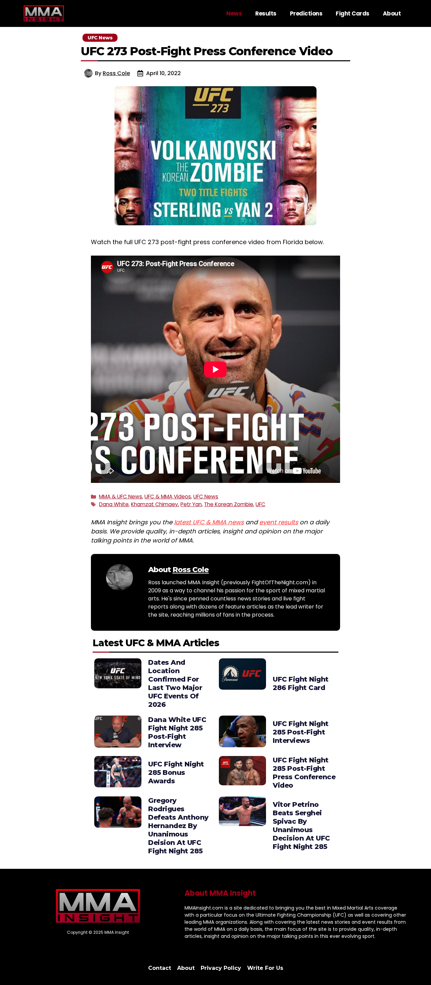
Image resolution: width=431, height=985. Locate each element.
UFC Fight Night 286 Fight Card (301, 683)
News (234, 13)
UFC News (205, 496)
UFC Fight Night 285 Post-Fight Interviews (301, 732)
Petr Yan (191, 504)
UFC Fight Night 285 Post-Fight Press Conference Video (304, 772)
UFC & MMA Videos (167, 496)
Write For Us (265, 968)
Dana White (114, 504)
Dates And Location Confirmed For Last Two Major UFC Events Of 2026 (175, 683)
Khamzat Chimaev (154, 504)
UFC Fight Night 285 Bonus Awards (176, 772)
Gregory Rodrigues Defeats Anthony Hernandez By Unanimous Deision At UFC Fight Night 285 (178, 825)
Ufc (260, 504)
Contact (159, 968)
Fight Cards (352, 13)
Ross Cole (116, 73)
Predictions (306, 13)
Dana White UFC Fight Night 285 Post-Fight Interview (177, 732)
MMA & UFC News (120, 496)
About (392, 13)
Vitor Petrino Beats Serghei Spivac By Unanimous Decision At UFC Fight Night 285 (301, 825)
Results (265, 13)
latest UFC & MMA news (209, 522)
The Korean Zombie (228, 504)
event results (278, 522)
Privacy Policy (221, 968)
